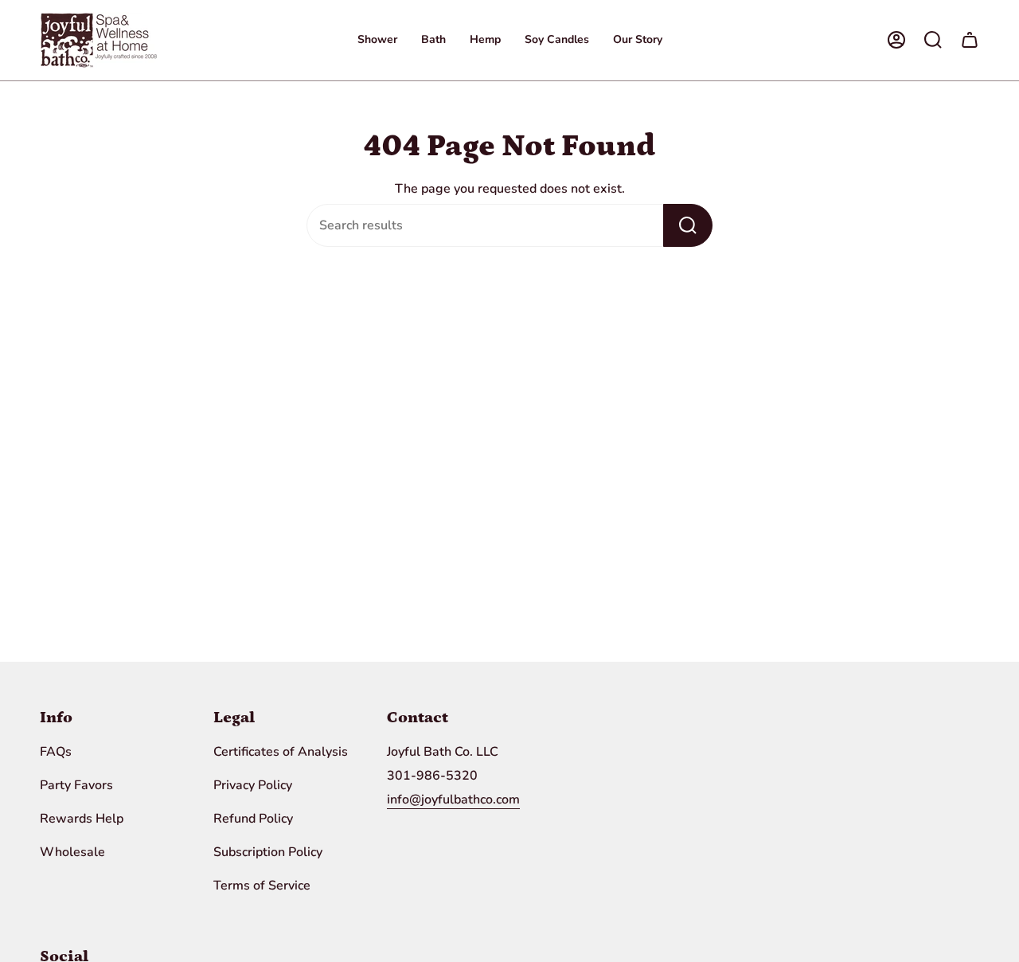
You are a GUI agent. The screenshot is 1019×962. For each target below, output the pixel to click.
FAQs (56, 752)
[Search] (688, 225)
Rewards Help (81, 818)
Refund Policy (253, 818)
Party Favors (76, 785)
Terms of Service (261, 885)
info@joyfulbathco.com (453, 799)
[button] (377, 40)
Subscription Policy (267, 852)
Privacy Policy (252, 785)
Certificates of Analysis (280, 752)
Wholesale (72, 852)
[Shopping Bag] (969, 39)
